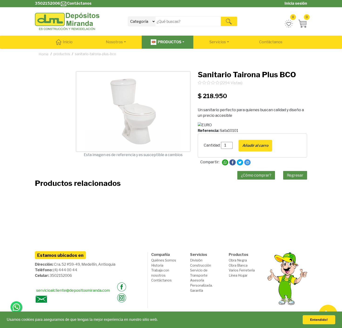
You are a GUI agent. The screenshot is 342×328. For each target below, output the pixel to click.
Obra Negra (238, 260)
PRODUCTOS (169, 42)
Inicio (68, 42)
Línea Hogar (238, 275)
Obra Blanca (238, 265)
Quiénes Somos (163, 260)
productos (62, 54)
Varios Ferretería (242, 270)
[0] (288, 23)
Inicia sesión (296, 3)
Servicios (217, 42)
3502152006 (47, 3)
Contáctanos (78, 3)
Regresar (295, 175)
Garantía (196, 290)
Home (44, 54)
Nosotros (114, 42)
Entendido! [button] (319, 319)
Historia (157, 265)
